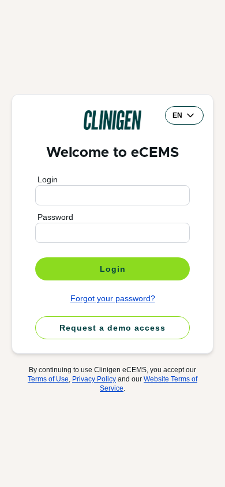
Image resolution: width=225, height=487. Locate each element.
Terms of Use (48, 379)
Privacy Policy (94, 379)
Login (48, 179)
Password (55, 217)
